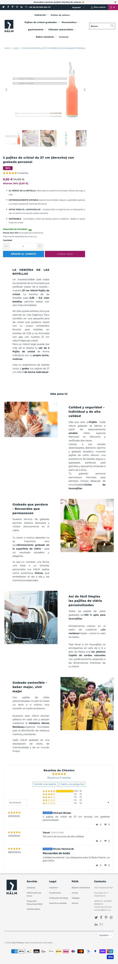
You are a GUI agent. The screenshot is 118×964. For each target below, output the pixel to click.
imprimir (53, 887)
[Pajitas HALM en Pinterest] (12, 7)
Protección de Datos (58, 898)
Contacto (31, 887)
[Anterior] (6, 90)
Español (76, 7)
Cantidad (7, 240)
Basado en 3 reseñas (59, 777)
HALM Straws (17, 942)
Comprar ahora (65, 254)
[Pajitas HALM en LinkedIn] (21, 7)
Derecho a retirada (58, 903)
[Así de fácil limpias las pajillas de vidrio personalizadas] (31, 617)
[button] (42, 15)
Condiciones (55, 893)
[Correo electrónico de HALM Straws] (26, 7)
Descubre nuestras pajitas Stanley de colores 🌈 (59, 2)
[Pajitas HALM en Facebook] (8, 7)
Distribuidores (33, 909)
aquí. (35, 236)
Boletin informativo (81, 887)
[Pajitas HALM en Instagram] (17, 7)
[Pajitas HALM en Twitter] (3, 7)
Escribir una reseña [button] (45, 784)
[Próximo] (84, 90)
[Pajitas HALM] (9, 26)
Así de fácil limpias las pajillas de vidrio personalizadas (85, 601)
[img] (14, 812)
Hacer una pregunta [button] (72, 784)
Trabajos (75, 898)
